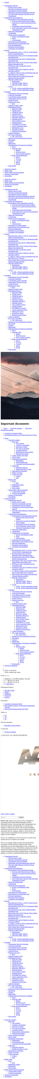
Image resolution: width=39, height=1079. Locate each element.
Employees (15, 466)
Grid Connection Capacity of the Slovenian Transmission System (25, 527)
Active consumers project (19, 126)
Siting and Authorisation (15, 31)
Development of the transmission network (20, 19)
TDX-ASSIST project (18, 121)
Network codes (16, 148)
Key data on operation (22, 448)
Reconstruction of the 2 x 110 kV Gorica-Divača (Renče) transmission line (22, 53)
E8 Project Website (10, 732)
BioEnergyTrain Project (19, 131)
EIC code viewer (17, 136)
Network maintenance (14, 45)
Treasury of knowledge (11, 174)
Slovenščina (8, 176)
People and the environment (16, 35)
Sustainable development (19, 459)
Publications (15, 486)
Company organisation (22, 445)
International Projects (14, 107)
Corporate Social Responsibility (25, 464)
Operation (8, 92)
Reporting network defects (16, 47)
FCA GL (18, 159)
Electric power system (14, 7)
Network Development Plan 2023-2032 (16, 709)
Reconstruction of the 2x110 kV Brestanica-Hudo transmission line (22, 554)
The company (20, 443)
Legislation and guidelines (16, 48)
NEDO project (16, 110)
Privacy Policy (5, 814)
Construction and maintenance (14, 17)
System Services (13, 100)
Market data (11, 143)
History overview (17, 473)
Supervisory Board (21, 447)
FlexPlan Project (17, 123)
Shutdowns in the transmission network (20, 138)
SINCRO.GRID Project (15, 79)
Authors (12, 814)
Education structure (21, 467)
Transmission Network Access (17, 98)
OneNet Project (16, 114)
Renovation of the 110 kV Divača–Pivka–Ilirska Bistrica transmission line (22, 63)
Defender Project (17, 119)
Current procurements (18, 493)
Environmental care (22, 462)
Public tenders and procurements (14, 172)
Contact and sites (17, 474)
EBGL (18, 162)
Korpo (6, 438)
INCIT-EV (8, 695)
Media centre (8, 171)
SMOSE (8, 694)
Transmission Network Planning (21, 26)
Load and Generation (14, 95)
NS (6, 719)
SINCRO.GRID (17, 109)
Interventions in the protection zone (18, 43)
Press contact (16, 488)
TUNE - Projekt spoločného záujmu (23, 88)
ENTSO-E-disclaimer (11, 665)
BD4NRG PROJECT (18, 117)
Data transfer (12, 166)
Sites (17, 478)
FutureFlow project (18, 129)
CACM (18, 160)
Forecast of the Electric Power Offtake (23, 21)
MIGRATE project (17, 128)
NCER (18, 164)
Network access (20, 152)
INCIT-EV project (17, 116)
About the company (10, 169)
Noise (14, 38)
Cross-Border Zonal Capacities (17, 97)
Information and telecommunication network (21, 12)
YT (6, 717)
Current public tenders (18, 491)
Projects (7, 50)
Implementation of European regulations (20, 145)
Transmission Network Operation (18, 93)
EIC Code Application (15, 135)
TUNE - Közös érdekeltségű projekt (23, 90)
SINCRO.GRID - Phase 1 (20, 83)
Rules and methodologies (19, 155)
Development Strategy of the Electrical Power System (21, 435)
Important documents (22, 454)
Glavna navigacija (10, 498)
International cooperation (19, 471)
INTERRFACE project (19, 124)
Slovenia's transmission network (17, 9)
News (14, 147)
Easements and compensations (17, 42)
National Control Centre (15, 105)
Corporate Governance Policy (13, 433)
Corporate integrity (21, 450)
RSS (13, 104)
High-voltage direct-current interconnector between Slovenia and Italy (20, 77)
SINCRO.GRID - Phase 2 (20, 85)
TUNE (10, 86)
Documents (11, 140)
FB (5, 715)
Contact (18, 476)
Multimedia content (18, 485)
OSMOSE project (17, 112)
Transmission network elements (17, 11)
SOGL (18, 157)
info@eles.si (10, 684)
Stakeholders (20, 460)
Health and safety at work (23, 469)
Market (18, 150)
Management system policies (24, 452)
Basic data (15, 442)
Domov (7, 2)
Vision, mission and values (20, 455)
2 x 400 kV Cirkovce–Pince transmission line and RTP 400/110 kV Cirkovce (23, 73)
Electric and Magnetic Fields (20, 36)
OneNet (7, 697)
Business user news (14, 102)
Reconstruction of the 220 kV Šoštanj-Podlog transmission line (23, 558)
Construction (12, 33)
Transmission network (11, 5)
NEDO (7, 692)
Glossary (11, 141)
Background (16, 81)
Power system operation (23, 154)
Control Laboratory (14, 133)
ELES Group (16, 457)
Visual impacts (16, 40)
